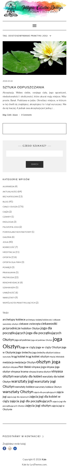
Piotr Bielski (24, 367)
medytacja (9, 252)
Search (34, 164)
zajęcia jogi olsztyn (38, 405)
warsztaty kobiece (24, 387)
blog (4, 115)
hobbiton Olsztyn (30, 328)
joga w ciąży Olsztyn (48, 347)
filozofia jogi (11, 227)
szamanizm (9, 287)
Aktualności (10, 192)
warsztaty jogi (22, 381)
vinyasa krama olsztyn (40, 372)
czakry (7, 217)
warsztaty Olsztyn (18, 392)
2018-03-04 (8, 81)
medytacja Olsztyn (25, 362)
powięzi (7, 267)
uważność (9, 293)
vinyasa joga (38, 367)
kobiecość (9, 247)
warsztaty (9, 298)
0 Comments (26, 115)
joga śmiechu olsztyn (42, 353)
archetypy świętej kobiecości (39, 320)
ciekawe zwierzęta (29, 324)
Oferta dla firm (12, 262)
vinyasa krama (19, 371)
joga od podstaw (23, 340)
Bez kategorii (10, 197)
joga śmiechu (24, 352)
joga (5, 242)
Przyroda (8, 277)
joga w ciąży (27, 347)
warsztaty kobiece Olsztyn (48, 387)
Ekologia (8, 222)
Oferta (7, 257)
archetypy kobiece (14, 319)
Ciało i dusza (12, 115)
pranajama (9, 272)
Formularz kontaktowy (17, 232)
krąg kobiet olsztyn (37, 356)
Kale (44, 459)
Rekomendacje (11, 283)
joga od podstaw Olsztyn (41, 340)
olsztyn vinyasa (10, 367)
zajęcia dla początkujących (45, 392)
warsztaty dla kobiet (28, 376)
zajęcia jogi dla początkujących (31, 401)
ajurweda (8, 186)
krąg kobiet (18, 356)
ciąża (6, 212)
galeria (7, 237)
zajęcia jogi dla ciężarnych (18, 397)
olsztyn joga (48, 362)
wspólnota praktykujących (19, 303)
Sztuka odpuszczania (23, 87)
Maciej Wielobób (57, 357)
